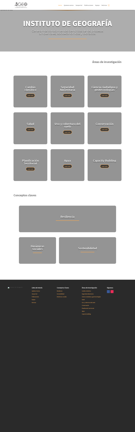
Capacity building (86, 314)
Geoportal (79, 5)
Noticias (104, 5)
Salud (83, 299)
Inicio (60, 5)
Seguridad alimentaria (87, 294)
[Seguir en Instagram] (112, 291)
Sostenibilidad (60, 294)
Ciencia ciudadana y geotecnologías (91, 296)
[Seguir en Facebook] (108, 291)
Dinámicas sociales (62, 296)
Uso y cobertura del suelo (88, 302)
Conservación (85, 305)
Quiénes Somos (36, 291)
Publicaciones (88, 5)
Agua (83, 311)
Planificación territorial (88, 308)
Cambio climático (86, 291)
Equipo (97, 5)
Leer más (30, 95)
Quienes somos (69, 5)
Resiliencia (59, 291)
